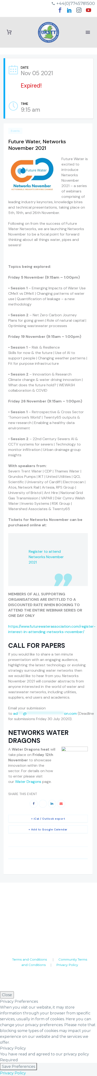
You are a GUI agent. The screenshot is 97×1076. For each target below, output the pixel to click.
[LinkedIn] (69, 12)
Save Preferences (18, 1066)
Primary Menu (88, 32)
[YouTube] (88, 12)
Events (15, 131)
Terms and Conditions (29, 959)
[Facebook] (60, 12)
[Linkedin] (52, 804)
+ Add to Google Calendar (48, 829)
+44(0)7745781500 (75, 3)
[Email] (61, 804)
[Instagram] (79, 12)
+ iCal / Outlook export (48, 819)
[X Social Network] (43, 804)
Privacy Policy (67, 965)
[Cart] (9, 32)
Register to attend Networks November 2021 (46, 557)
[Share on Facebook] (34, 804)
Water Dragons (28, 781)
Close (7, 995)
